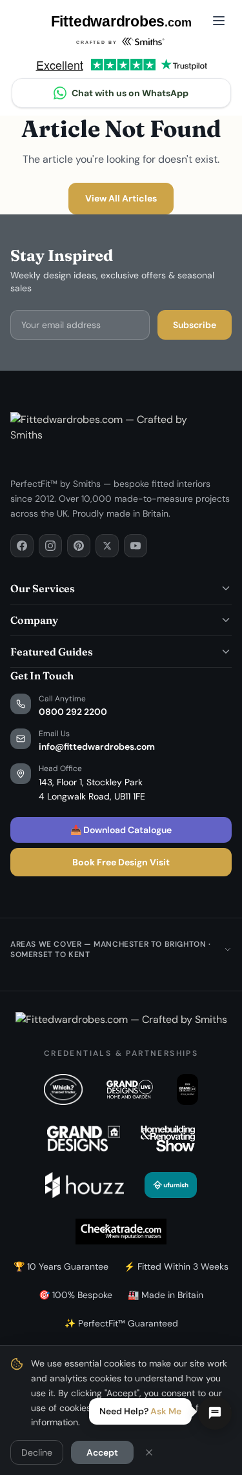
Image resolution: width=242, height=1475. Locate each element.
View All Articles (121, 198)
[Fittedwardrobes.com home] (121, 32)
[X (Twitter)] (107, 545)
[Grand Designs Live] (129, 1089)
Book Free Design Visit (121, 862)
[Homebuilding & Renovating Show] (168, 1138)
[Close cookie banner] (149, 1452)
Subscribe (194, 325)
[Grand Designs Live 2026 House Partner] (187, 1089)
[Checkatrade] (121, 1231)
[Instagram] (50, 545)
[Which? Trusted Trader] (63, 1089)
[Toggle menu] (219, 21)
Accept (102, 1452)
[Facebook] (22, 545)
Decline (36, 1452)
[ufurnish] (171, 1185)
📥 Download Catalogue (121, 830)
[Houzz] (85, 1185)
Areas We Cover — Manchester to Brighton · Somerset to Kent (110, 949)
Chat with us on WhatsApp (130, 93)
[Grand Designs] (83, 1138)
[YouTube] (135, 545)
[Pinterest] (78, 545)
